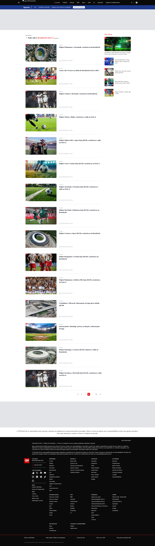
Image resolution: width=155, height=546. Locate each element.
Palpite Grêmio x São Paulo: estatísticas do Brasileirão (78, 94)
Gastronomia (73, 528)
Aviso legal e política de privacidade (88, 449)
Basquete (93, 510)
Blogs (33, 491)
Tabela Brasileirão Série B (98, 501)
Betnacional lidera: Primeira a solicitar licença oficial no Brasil (122, 82)
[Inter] (33, 473)
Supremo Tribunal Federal (77, 470)
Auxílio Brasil (94, 470)
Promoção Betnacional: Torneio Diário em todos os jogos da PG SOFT (122, 61)
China (50, 515)
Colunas (34, 494)
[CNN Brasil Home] (33, 2)
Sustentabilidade (116, 477)
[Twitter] (37, 473)
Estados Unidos (53, 501)
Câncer (114, 506)
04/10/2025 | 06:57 (67, 177)
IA (94, 2)
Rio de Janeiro (95, 474)
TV (71, 513)
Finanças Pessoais (117, 472)
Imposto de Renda (117, 470)
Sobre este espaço (79, 7)
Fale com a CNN (100, 537)
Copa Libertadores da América (99, 506)
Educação (94, 461)
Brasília (93, 479)
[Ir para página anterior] (78, 394)
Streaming (73, 510)
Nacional (51, 465)
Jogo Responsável (126, 440)
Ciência (51, 528)
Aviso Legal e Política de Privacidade (55, 537)
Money (72, 2)
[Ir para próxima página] (100, 394)
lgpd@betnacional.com (105, 454)
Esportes (100, 2)
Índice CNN (73, 461)
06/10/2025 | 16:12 (66, 154)
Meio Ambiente (95, 468)
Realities (72, 508)
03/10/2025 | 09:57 (67, 293)
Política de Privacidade (50, 443)
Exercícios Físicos (116, 501)
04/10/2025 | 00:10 (67, 247)
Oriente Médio (53, 510)
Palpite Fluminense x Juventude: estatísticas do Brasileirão (79, 47)
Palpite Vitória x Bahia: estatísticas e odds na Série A (77, 117)
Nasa (50, 526)
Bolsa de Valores (116, 468)
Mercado (114, 461)
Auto (50, 486)
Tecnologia (52, 481)
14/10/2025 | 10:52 (66, 130)
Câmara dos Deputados (76, 465)
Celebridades (73, 501)
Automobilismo (95, 515)
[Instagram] (33, 477)
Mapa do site (35, 498)
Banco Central (116, 465)
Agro (83, 2)
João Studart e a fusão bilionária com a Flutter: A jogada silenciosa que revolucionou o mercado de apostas (117, 53)
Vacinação (115, 504)
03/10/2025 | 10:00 (67, 270)
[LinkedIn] (37, 477)
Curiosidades (52, 530)
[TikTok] (45, 477)
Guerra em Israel (53, 499)
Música (72, 506)
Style (50, 490)
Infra (89, 2)
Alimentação (115, 499)
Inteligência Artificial (54, 477)
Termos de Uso (81, 537)
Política (65, 2)
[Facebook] (41, 473)
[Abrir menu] (18, 2)
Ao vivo (57, 2)
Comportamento (53, 488)
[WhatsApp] (33, 481)
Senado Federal (74, 468)
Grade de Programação (38, 489)
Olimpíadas (94, 508)
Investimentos (116, 463)
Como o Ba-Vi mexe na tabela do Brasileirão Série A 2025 (79, 70)
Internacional (52, 470)
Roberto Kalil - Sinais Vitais (119, 497)
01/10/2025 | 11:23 (66, 386)
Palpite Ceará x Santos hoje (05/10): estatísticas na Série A (79, 163)
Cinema (72, 504)
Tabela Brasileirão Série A (98, 499)
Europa (51, 504)
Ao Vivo (51, 461)
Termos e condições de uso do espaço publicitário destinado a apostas (76, 443)
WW (78, 2)
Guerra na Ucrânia (54, 497)
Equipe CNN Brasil (36, 487)
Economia (51, 468)
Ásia (50, 506)
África (50, 508)
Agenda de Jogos (96, 497)
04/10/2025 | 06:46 (67, 200)
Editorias (52, 458)
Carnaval (72, 499)
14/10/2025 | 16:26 (66, 107)
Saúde (51, 479)
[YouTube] (45, 473)
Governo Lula (73, 463)
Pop (50, 472)
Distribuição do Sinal (37, 500)
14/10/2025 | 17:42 (66, 84)
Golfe (92, 517)
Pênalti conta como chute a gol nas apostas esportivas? (123, 71)
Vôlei (92, 513)
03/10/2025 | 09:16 (67, 340)
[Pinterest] (41, 477)
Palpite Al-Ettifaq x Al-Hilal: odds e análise (123, 92)
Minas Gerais (94, 477)
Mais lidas (108, 34)
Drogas (114, 508)
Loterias (114, 474)
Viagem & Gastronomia (113, 2)
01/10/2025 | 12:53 (66, 363)
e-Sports (93, 519)
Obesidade (115, 510)
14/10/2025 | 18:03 (66, 60)
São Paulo (94, 472)
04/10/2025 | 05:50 (67, 223)
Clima (92, 465)
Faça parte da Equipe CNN (124, 537)
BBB (71, 497)
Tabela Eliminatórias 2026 (98, 504)
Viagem (72, 526)
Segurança (94, 463)
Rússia (51, 513)
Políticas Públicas (74, 472)
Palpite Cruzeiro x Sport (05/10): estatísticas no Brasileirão (79, 233)
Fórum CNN (35, 496)
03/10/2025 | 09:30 (67, 316)
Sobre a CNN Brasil (29, 537)
